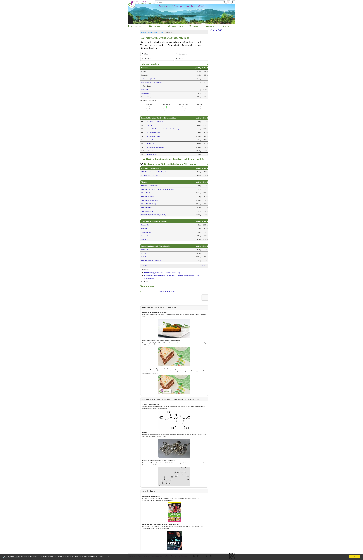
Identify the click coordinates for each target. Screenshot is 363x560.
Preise (204, 266)
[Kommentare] (211, 30)
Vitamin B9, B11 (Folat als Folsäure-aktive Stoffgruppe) (163, 129)
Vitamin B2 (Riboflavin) (148, 204)
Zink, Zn (143, 257)
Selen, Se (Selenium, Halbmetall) (151, 261)
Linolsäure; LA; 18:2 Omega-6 (150, 175)
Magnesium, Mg (152, 154)
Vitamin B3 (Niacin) (147, 207)
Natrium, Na (145, 239)
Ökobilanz (145, 266)
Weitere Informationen (11, 558)
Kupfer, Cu (150, 143)
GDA (159, 100)
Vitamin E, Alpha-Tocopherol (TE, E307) (153, 215)
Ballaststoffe (144, 90)
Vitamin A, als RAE (147, 211)
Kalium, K (150, 140)
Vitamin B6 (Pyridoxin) (154, 132)
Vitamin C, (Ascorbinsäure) (155, 121)
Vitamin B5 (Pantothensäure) (155, 147)
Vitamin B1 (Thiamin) (153, 136)
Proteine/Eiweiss (146, 93)
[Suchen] (224, 2)
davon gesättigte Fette (149, 79)
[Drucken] (218, 30)
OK (354, 557)
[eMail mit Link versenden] (221, 30)
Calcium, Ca (150, 125)
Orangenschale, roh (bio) (155, 32)
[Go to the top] (207, 64)
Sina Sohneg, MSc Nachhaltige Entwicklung (162, 272)
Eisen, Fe (149, 151)
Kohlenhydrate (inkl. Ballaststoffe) (151, 82)
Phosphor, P (144, 236)
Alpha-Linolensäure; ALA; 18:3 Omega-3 (153, 172)
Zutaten (143, 32)
